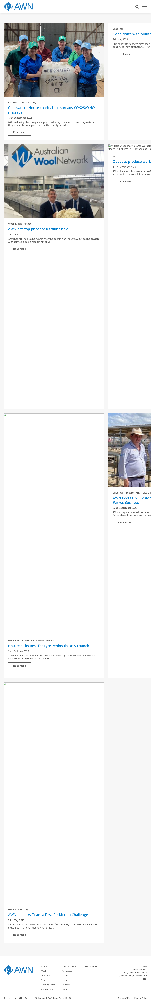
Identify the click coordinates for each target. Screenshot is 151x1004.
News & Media (69, 966)
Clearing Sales (48, 984)
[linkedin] (15, 998)
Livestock (118, 28)
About (44, 966)
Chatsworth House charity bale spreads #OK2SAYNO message (51, 109)
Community (21, 909)
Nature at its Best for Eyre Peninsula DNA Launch (48, 645)
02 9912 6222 (140, 969)
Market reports (48, 989)
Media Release (23, 223)
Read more (19, 132)
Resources (67, 970)
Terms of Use (124, 998)
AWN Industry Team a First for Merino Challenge (48, 914)
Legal (64, 989)
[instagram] (26, 998)
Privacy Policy (140, 998)
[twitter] (9, 998)
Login (65, 980)
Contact (66, 984)
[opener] (144, 6)
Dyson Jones (91, 966)
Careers (66, 975)
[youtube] (20, 998)
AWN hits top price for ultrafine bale (38, 228)
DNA (17, 640)
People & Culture (17, 102)
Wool (11, 223)
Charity (32, 102)
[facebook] (4, 998)
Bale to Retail (29, 640)
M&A (138, 492)
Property (129, 492)
